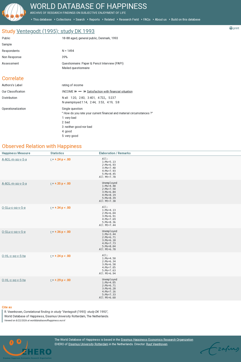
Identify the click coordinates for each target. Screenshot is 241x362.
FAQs (146, 19)
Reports (94, 19)
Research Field (129, 19)
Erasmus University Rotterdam (88, 344)
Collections (63, 19)
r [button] (51, 159)
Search (80, 19)
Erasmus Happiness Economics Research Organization (157, 339)
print (236, 28)
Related (109, 19)
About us (161, 19)
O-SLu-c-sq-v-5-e (14, 207)
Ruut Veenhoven (156, 344)
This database (42, 19)
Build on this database (185, 19)
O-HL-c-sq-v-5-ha (14, 256)
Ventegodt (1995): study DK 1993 (56, 31)
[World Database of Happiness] (15, 12)
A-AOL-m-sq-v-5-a (14, 159)
